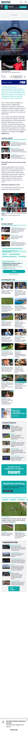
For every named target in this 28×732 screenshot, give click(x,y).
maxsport (5, 499)
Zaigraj (14, 271)
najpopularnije (10, 542)
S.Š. (15, 47)
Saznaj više (14, 730)
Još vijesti (12, 588)
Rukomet (4, 254)
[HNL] (14, 413)
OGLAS (14, 15)
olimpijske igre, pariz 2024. (9, 256)
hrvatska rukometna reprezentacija (12, 248)
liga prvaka (21, 499)
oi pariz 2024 (22, 256)
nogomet (13, 499)
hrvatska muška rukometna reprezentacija (9, 251)
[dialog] (14, 725)
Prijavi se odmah (8, 491)
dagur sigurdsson (14, 254)
